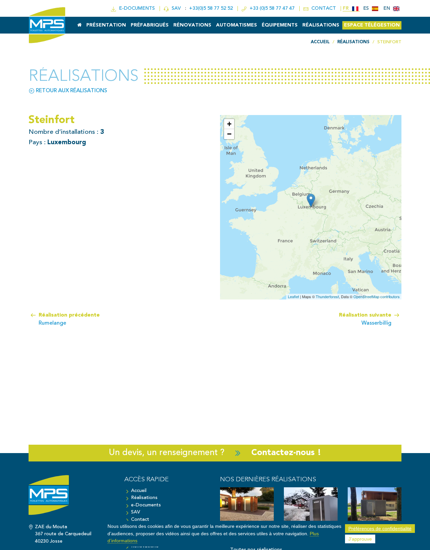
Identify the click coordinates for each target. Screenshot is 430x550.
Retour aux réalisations (71, 91)
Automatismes (236, 25)
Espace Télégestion (372, 25)
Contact (140, 519)
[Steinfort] (311, 200)
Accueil (138, 490)
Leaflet (293, 296)
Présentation (106, 25)
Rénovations (192, 25)
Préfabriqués (150, 25)
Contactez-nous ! (286, 453)
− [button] (229, 134)
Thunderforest (327, 296)
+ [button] (229, 124)
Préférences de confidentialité (380, 528)
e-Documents (146, 505)
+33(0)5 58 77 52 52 (211, 8)
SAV (175, 8)
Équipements (280, 25)
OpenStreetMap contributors (376, 296)
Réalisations (320, 25)
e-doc (135, 8)
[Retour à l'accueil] (71, 498)
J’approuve (360, 539)
